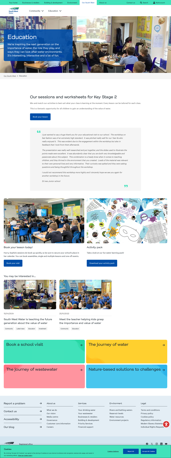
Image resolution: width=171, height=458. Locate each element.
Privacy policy (147, 413)
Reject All (131, 451)
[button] (166, 424)
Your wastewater (85, 413)
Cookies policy (147, 416)
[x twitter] (152, 443)
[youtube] (166, 443)
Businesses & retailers (87, 416)
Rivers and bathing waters (121, 409)
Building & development (88, 420)
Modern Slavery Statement (152, 423)
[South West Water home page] (15, 10)
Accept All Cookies (148, 451)
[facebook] (147, 443)
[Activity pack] (127, 220)
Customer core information (58, 423)
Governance (52, 420)
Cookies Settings (113, 451)
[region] (85, 451)
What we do (52, 409)
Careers (50, 426)
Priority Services (85, 423)
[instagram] (156, 443)
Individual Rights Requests (152, 426)
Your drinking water (86, 409)
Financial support (85, 426)
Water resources (117, 416)
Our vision (51, 413)
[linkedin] (161, 443)
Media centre (52, 416)
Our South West (10, 76)
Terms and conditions (150, 409)
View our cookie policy (25, 455)
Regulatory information (151, 420)
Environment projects (119, 420)
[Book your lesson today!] (44, 220)
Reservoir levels (116, 413)
